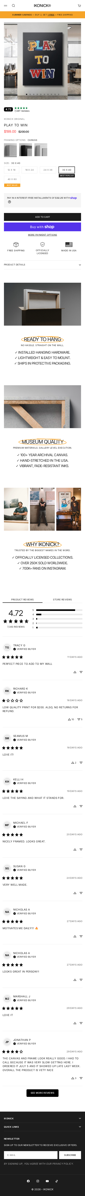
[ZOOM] (79, 94)
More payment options (42, 234)
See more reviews (43, 1092)
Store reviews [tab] (62, 599)
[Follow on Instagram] (37, 1181)
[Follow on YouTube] (47, 1181)
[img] (24, 648)
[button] (57, 610)
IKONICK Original (14, 119)
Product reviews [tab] (22, 599)
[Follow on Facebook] (28, 1181)
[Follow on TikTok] (56, 1181)
